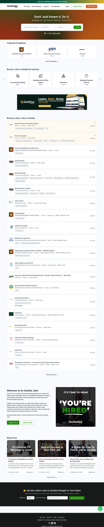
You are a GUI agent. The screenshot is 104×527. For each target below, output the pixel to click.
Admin (46, 140)
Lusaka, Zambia (31, 125)
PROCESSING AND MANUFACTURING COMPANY (27, 215)
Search (77, 27)
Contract (43, 215)
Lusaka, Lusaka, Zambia (40, 203)
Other (17, 243)
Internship (38, 327)
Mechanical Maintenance (71, 178)
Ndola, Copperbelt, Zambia (47, 252)
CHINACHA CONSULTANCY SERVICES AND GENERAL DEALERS (31, 150)
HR (47, 128)
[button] (100, 79)
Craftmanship (48, 178)
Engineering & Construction (23, 255)
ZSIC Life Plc (18, 277)
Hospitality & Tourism (21, 317)
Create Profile (77, 6)
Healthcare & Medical (21, 206)
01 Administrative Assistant (67, 140)
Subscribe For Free (77, 498)
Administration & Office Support (24, 140)
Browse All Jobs (51, 374)
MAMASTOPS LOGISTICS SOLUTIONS (24, 339)
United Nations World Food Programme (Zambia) (27, 265)
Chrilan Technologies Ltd (21, 228)
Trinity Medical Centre (20, 203)
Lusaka (56, 150)
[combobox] (48, 27)
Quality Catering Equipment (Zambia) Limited (26, 364)
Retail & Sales (19, 153)
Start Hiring (91, 6)
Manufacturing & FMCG (22, 165)
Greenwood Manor (19, 315)
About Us (49, 517)
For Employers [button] (55, 6)
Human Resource (39, 128)
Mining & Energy (20, 218)
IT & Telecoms (19, 230)
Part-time (30, 203)
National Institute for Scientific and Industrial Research (28, 287)
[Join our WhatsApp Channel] (100, 508)
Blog (55, 517)
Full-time (23, 125)
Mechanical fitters (20, 181)
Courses (46, 6)
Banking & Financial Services (23, 303)
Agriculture (18, 330)
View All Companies (51, 61)
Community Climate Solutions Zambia (24, 327)
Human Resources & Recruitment (24, 128)
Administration (38, 140)
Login (67, 6)
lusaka (37, 228)
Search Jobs (13, 422)
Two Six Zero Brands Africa (22, 162)
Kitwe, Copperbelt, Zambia (60, 240)
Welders (42, 193)
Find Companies (37, 6)
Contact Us (61, 517)
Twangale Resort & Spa (21, 300)
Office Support (54, 140)
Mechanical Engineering (36, 178)
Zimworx (17, 125)
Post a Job (56, 33)
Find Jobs (27, 6)
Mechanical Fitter (58, 178)
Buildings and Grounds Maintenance (30, 243)
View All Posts (51, 477)
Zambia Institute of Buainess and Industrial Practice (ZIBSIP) (30, 240)
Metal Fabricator (50, 193)
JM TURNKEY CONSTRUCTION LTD (23, 252)
